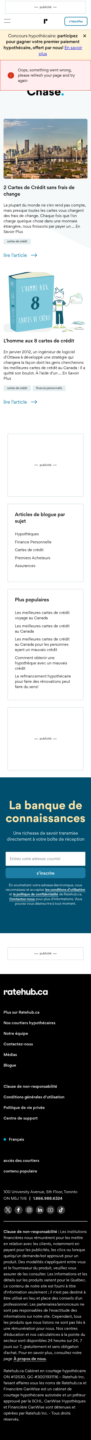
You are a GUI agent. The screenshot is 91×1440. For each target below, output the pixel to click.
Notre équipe (16, 1033)
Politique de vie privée (24, 1107)
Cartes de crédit (17, 241)
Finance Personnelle (49, 388)
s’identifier (76, 21)
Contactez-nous (22, 899)
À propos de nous (30, 1358)
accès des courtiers (21, 1160)
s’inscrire (46, 873)
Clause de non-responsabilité (30, 1086)
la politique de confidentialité (35, 894)
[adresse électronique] (45, 859)
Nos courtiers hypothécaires (29, 1022)
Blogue (10, 1065)
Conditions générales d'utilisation (34, 1097)
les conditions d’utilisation (65, 890)
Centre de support (21, 1118)
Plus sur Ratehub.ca (21, 1012)
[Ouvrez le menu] (7, 20)
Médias (10, 1054)
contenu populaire (20, 1171)
